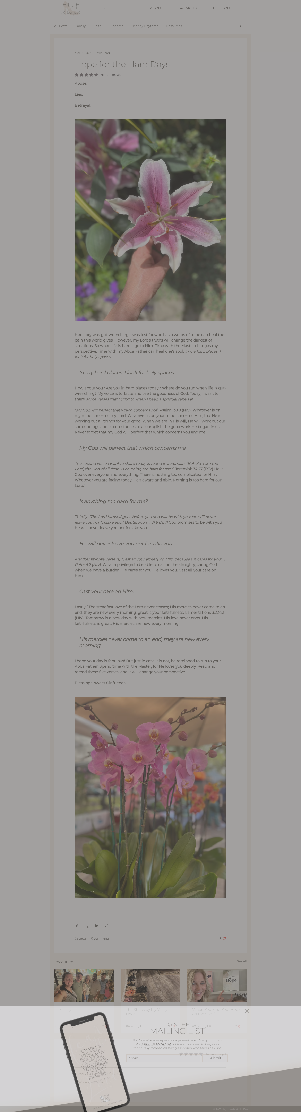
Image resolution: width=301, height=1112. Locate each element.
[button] (247, 1005)
